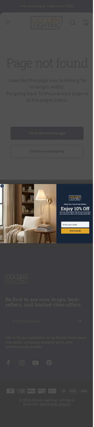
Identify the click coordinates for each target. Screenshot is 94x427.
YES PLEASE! (73, 231)
